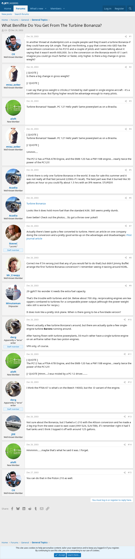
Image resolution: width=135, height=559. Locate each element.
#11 (130, 354)
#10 (130, 319)
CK (5, 30)
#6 (130, 197)
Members (56, 8)
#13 (130, 416)
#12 (130, 382)
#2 (130, 67)
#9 (130, 285)
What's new (36, 8)
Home (7, 8)
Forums (20, 8)
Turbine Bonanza (36, 203)
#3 (130, 101)
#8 (130, 257)
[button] (45, 8)
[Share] (126, 37)
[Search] (130, 8)
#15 (130, 472)
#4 (130, 129)
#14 (130, 444)
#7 (130, 226)
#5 (130, 170)
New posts (7, 14)
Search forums (22, 14)
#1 (130, 36)
